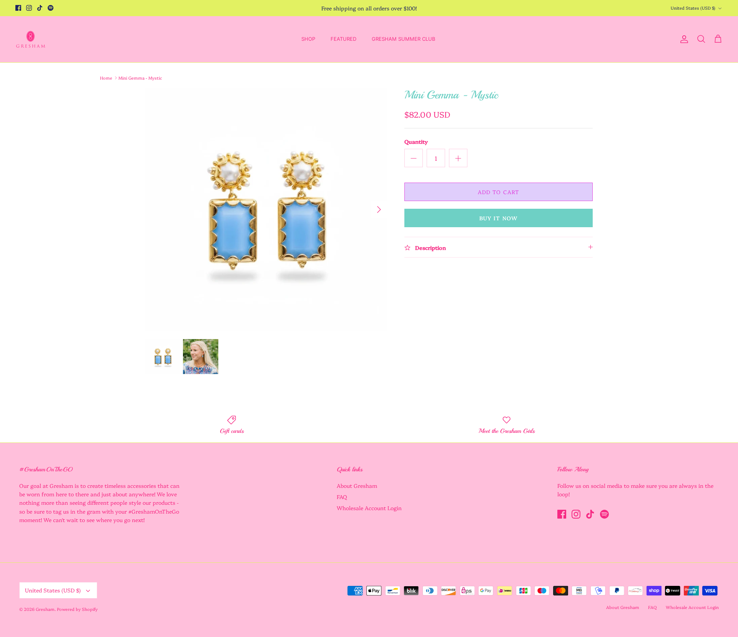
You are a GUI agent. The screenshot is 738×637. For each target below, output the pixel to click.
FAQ (342, 497)
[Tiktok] (40, 8)
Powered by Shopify (77, 609)
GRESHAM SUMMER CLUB (403, 39)
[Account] (682, 39)
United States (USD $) (693, 8)
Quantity (416, 141)
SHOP (308, 39)
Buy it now (498, 218)
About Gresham (357, 485)
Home (106, 78)
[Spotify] (50, 8)
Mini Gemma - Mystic (140, 78)
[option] (266, 209)
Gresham (45, 609)
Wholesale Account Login (369, 508)
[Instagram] (29, 8)
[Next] (379, 209)
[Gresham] (30, 39)
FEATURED (343, 39)
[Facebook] (18, 8)
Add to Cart (498, 192)
